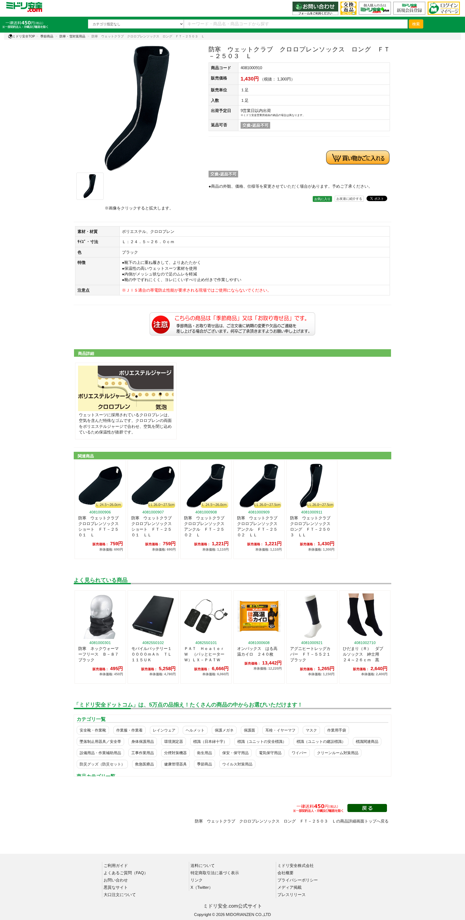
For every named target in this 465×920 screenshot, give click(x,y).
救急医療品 (144, 764)
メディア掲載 (289, 887)
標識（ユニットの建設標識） (321, 741)
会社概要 (285, 872)
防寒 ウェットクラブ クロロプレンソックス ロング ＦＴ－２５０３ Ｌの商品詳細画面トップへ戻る (292, 821)
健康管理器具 (175, 764)
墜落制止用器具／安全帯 (100, 741)
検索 (416, 24)
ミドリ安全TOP (23, 36)
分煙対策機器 (175, 753)
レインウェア (164, 730)
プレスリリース (291, 894)
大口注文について (120, 894)
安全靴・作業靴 (93, 730)
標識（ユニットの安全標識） (261, 741)
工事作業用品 (142, 753)
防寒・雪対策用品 (72, 36)
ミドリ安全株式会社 (295, 865)
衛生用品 (204, 753)
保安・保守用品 (235, 753)
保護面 (249, 730)
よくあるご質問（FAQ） (126, 872)
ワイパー (299, 753)
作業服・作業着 (129, 730)
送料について (203, 865)
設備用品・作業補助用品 (100, 753)
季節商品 (46, 36)
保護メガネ (224, 730)
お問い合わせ (116, 880)
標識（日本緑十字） (210, 741)
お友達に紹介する (349, 199)
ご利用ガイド (116, 865)
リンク (197, 880)
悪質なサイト (116, 887)
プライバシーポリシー (297, 880)
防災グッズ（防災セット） (102, 764)
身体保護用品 (142, 741)
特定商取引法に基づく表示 (215, 872)
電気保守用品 (270, 753)
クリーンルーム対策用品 (337, 753)
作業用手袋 (336, 730)
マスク (311, 730)
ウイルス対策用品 (237, 764)
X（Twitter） (202, 887)
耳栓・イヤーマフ (280, 730)
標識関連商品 (367, 741)
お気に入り (322, 199)
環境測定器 (173, 741)
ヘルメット (195, 730)
